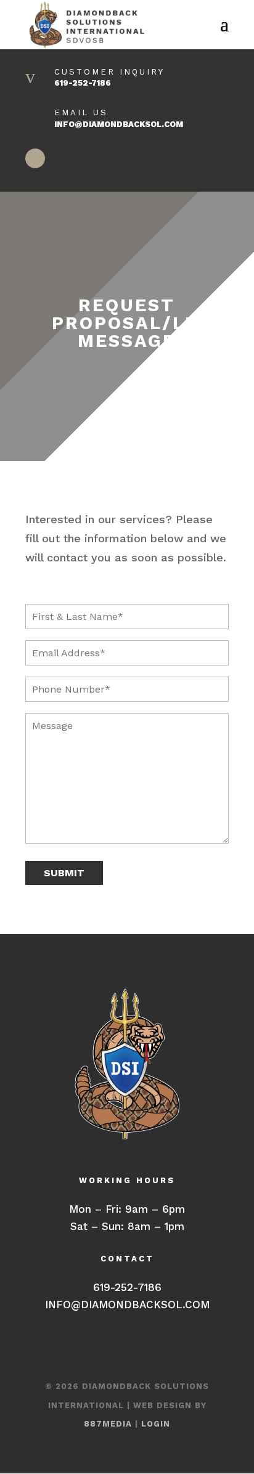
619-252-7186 (82, 83)
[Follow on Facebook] (35, 158)
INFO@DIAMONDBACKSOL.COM (118, 124)
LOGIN (155, 1423)
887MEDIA (108, 1423)
